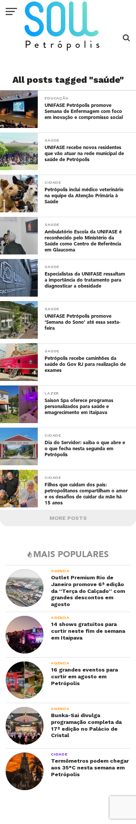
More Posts (68, 518)
